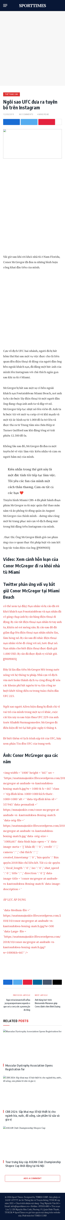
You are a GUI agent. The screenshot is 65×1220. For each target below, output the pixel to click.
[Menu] (5, 5)
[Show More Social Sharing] (59, 122)
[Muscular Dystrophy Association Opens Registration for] (32, 1045)
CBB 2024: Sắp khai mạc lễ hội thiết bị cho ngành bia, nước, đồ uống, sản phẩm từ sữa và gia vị (32, 1115)
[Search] (60, 5)
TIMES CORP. (42, 1197)
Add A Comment (32, 1178)
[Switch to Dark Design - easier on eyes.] (55, 5)
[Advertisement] (32, 48)
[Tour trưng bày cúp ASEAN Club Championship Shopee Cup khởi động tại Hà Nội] (32, 1142)
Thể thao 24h (11, 94)
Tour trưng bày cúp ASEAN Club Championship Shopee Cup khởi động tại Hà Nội (33, 1163)
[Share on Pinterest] (46, 122)
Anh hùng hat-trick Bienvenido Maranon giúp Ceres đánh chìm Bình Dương (47, 1003)
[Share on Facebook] (11, 122)
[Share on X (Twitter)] (29, 122)
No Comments (26, 114)
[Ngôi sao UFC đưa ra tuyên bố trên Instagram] (32, 144)
